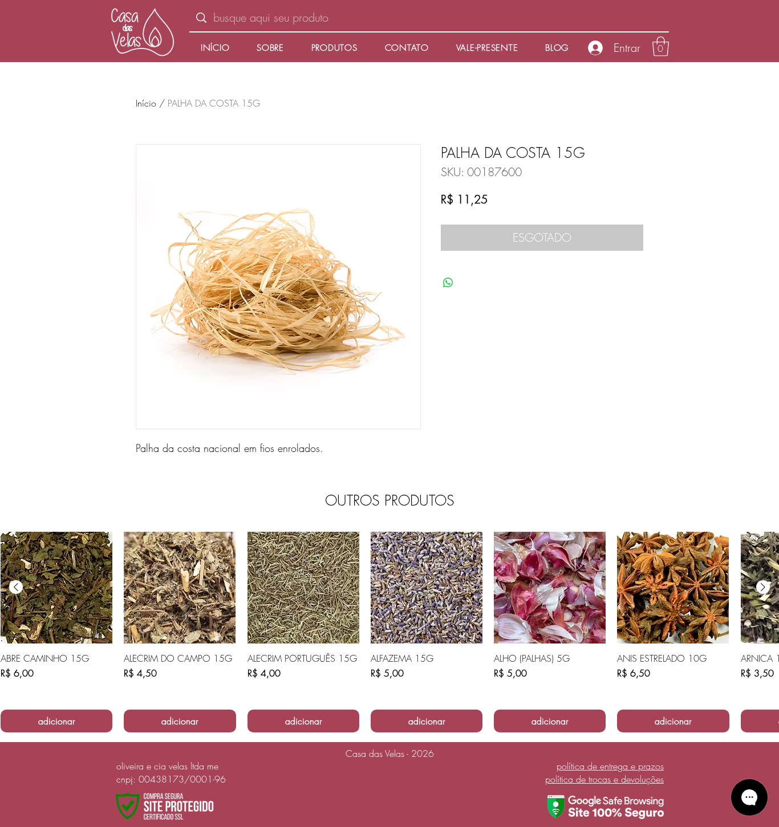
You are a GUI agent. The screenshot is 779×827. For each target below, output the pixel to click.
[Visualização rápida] (56, 587)
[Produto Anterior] (16, 587)
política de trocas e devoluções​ (604, 779)
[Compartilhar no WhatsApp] (448, 283)
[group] (389, 632)
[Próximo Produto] (763, 587)
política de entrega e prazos (610, 766)
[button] (660, 46)
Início (146, 103)
